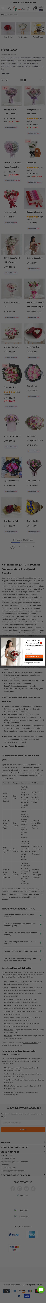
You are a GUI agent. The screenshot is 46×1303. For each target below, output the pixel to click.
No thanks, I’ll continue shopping (34, 659)
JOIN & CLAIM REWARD (33, 656)
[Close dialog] (43, 639)
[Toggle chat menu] (41, 1289)
